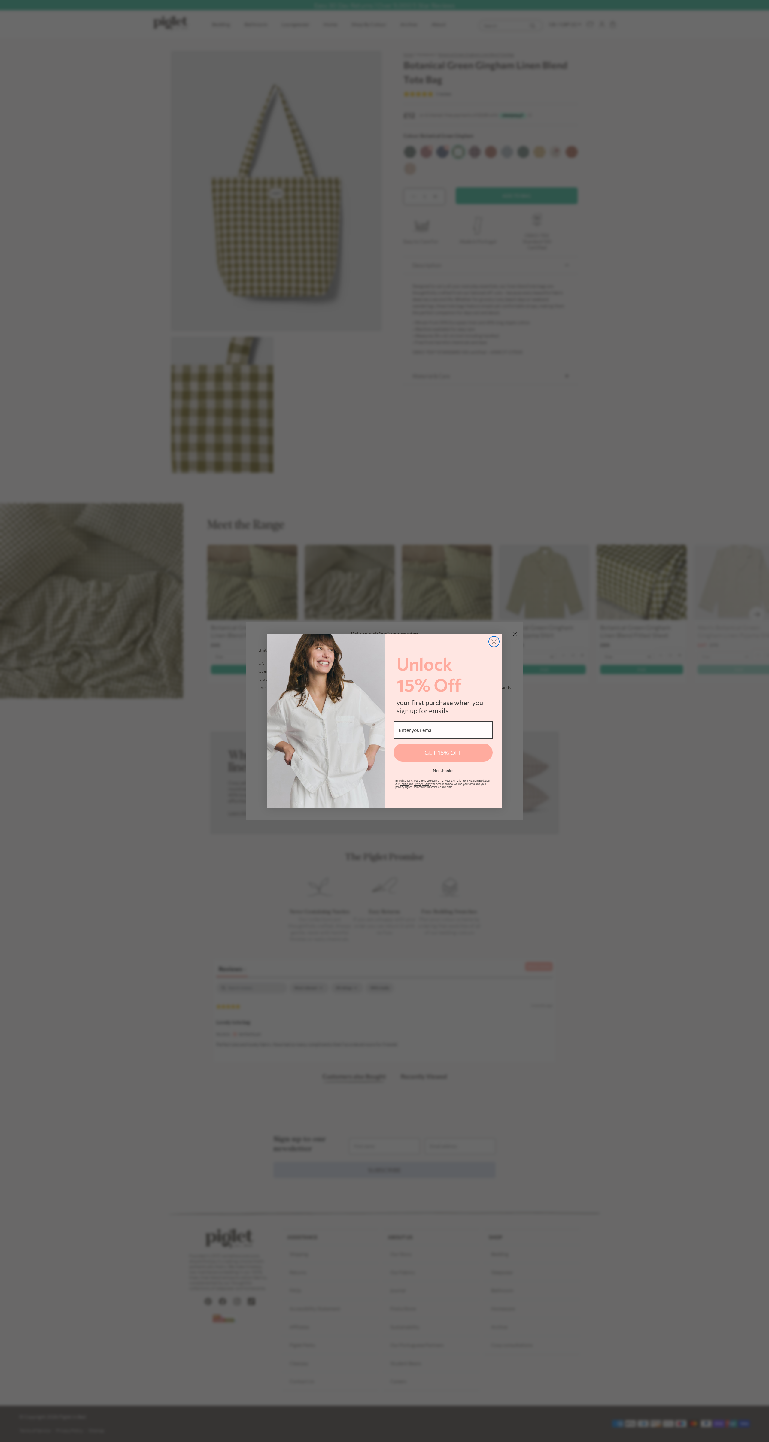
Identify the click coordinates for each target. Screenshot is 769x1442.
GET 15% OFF (443, 752)
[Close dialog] (494, 641)
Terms (404, 784)
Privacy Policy (422, 784)
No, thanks (443, 770)
